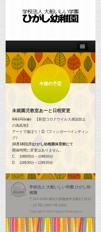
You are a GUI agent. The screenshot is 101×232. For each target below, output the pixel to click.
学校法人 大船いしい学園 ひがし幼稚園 (50, 16)
